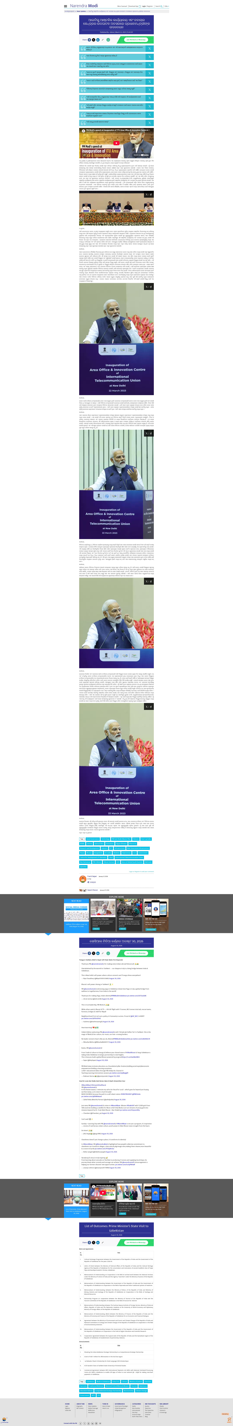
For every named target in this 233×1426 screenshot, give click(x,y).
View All (96, 929)
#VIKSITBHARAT (126, 1094)
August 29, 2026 (108, 1021)
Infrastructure (120, 848)
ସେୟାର (92, 882)
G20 (118, 862)
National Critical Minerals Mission (117, 1386)
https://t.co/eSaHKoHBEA (131, 1057)
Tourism (134, 1386)
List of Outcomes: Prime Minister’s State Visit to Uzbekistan (116, 1228)
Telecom (136, 839)
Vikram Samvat (109, 862)
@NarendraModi (102, 1144)
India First (115, 1381)
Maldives (117, 852)
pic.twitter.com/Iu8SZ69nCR (140, 1039)
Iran (134, 852)
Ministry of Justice (136, 1381)
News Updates (81, 11)
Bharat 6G (132, 843)
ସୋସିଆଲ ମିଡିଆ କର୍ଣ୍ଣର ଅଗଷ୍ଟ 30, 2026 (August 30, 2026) (76, 925)
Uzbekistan (90, 1381)
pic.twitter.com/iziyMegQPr (119, 1073)
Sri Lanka (108, 852)
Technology (105, 839)
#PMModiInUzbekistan (119, 995)
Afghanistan (126, 852)
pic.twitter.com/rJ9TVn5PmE (91, 1018)
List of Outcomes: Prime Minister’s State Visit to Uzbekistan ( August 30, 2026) (76, 1211)
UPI (98, 1395)
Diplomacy (143, 1386)
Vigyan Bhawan (121, 843)
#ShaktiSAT (131, 1105)
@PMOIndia (136, 1094)
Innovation (110, 843)
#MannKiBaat (86, 1085)
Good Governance (93, 839)
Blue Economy (128, 1390)
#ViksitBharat (131, 1052)
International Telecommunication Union (129, 857)
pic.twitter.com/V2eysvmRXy (130, 1110)
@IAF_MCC (134, 1016)
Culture (124, 1381)
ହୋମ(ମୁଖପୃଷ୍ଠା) (70, 11)
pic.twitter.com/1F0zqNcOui (104, 1148)
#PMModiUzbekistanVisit (121, 1039)
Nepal (82, 852)
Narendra (84, 6)
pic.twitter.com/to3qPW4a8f (125, 1164)
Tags (81, 839)
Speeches (83, 866)
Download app (5, 1422)
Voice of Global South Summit (132, 862)
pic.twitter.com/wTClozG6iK (136, 995)
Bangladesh (98, 852)
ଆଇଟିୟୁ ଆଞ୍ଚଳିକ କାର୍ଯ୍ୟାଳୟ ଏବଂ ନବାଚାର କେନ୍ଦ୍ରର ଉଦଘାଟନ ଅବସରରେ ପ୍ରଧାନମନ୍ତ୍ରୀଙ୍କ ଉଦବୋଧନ (116, 23)
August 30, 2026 (115, 978)
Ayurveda (83, 1386)
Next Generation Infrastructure (138, 848)
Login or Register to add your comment (141, 871)
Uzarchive (148, 1381)
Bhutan (89, 852)
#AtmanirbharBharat (98, 1085)
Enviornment (84, 1395)
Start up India (146, 839)
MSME (82, 843)
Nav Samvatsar (85, 862)
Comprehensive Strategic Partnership (108, 1390)
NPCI (93, 1395)
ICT (111, 848)
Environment (143, 852)
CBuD (111, 857)
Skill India (148, 862)
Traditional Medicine (96, 1386)
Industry (104, 848)
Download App (151, 929)
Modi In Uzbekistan (103, 1381)
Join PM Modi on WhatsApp (136, 39)
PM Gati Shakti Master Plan (121, 839)
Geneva (89, 843)
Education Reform (86, 1390)
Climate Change (141, 1390)
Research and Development (89, 848)
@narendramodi (97, 964)
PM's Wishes (97, 862)
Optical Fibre (99, 843)
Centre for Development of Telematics (93, 857)
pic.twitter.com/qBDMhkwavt (91, 1096)
